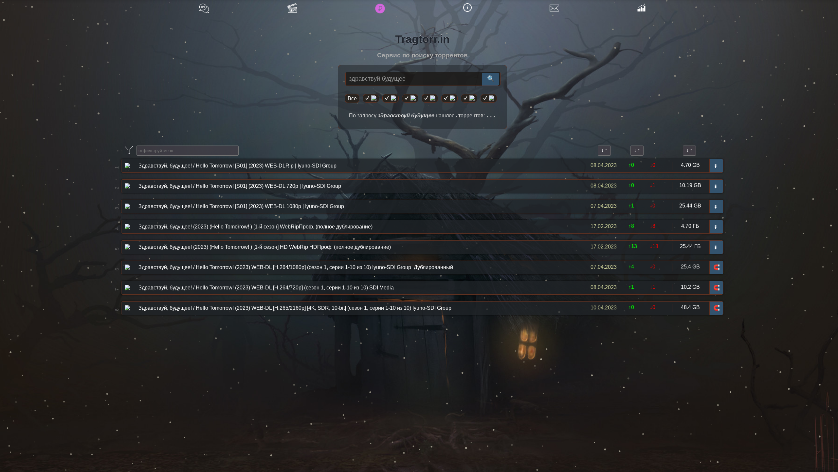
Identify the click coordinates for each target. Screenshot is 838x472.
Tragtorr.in (422, 39)
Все (352, 98)
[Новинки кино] (292, 8)
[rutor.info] (371, 98)
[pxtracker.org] (489, 98)
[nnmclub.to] (390, 98)
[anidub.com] (410, 98)
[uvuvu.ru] (430, 98)
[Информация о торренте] (127, 165)
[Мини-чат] (204, 8)
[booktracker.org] (449, 98)
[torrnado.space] (469, 98)
